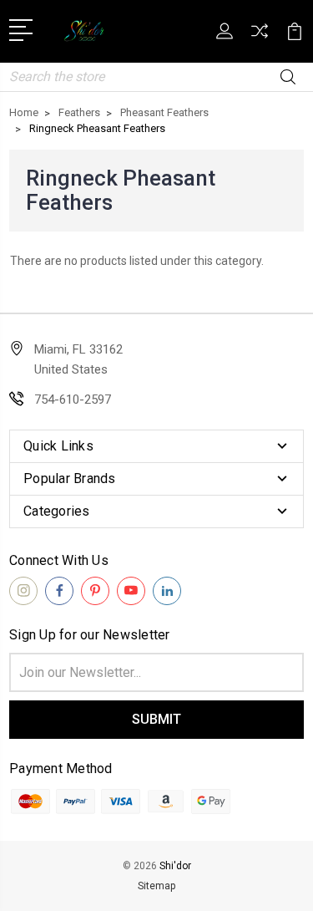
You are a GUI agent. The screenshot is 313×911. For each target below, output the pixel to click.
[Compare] (259, 36)
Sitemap (156, 886)
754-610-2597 (72, 399)
